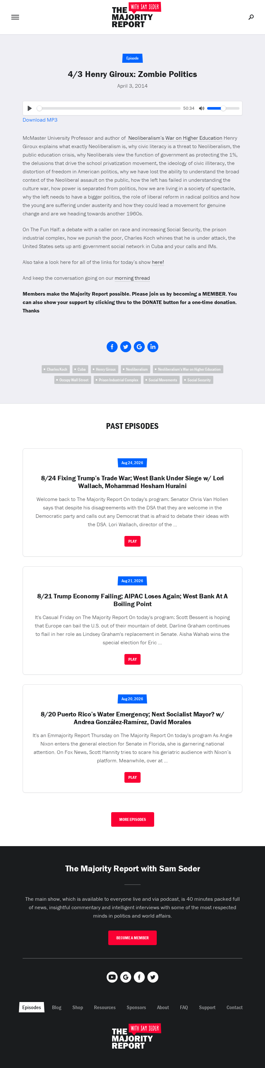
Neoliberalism (137, 369)
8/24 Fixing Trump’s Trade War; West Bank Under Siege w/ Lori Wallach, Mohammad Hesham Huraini (132, 482)
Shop (77, 1007)
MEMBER (214, 293)
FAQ (184, 1007)
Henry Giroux (106, 369)
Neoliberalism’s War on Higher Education (174, 137)
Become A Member (132, 938)
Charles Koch (57, 369)
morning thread (132, 277)
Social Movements (163, 380)
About (163, 1007)
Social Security (199, 380)
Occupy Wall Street (74, 380)
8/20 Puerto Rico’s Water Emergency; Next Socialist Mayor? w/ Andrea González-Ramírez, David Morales (132, 718)
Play (132, 541)
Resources (105, 1007)
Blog (56, 1007)
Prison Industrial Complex (118, 380)
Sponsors (136, 1007)
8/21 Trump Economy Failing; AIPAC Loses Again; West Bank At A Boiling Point (132, 600)
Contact (235, 1007)
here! (158, 262)
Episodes (31, 1007)
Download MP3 (40, 119)
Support (207, 1007)
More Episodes (132, 819)
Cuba (82, 369)
